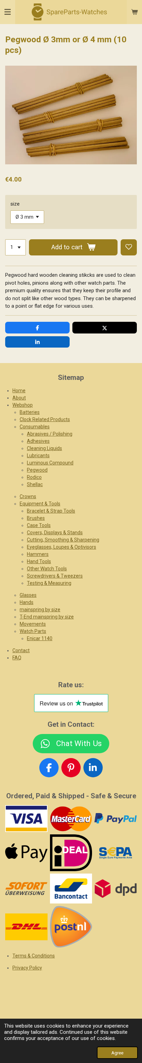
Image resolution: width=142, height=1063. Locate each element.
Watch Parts (33, 631)
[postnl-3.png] (71, 927)
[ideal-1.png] (71, 853)
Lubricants (38, 455)
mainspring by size (40, 609)
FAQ (16, 657)
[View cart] (134, 12)
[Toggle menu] (7, 12)
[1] (15, 247)
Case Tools (39, 525)
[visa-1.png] (26, 818)
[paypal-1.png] (115, 818)
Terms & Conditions (33, 955)
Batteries (30, 412)
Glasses (28, 595)
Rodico (34, 477)
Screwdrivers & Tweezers (55, 576)
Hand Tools (39, 561)
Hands (26, 602)
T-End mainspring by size (47, 617)
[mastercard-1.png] (71, 818)
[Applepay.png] (26, 853)
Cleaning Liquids (44, 448)
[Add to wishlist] (129, 247)
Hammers (38, 554)
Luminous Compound (50, 462)
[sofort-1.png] (26, 889)
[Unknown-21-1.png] (71, 889)
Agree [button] (117, 1052)
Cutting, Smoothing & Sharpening (63, 540)
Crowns (28, 496)
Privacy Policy (27, 968)
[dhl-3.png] (26, 927)
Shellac (35, 484)
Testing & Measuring (49, 583)
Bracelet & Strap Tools (51, 511)
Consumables (35, 426)
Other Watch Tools (47, 568)
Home (19, 390)
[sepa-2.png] (115, 853)
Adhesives (38, 441)
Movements (33, 624)
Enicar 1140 (39, 638)
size (15, 204)
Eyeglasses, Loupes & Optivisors (61, 547)
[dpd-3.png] (115, 889)
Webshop (22, 405)
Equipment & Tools (40, 503)
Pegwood (37, 470)
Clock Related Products (45, 419)
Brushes (36, 518)
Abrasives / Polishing (49, 434)
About (19, 398)
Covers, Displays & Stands (55, 532)
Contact (21, 650)
